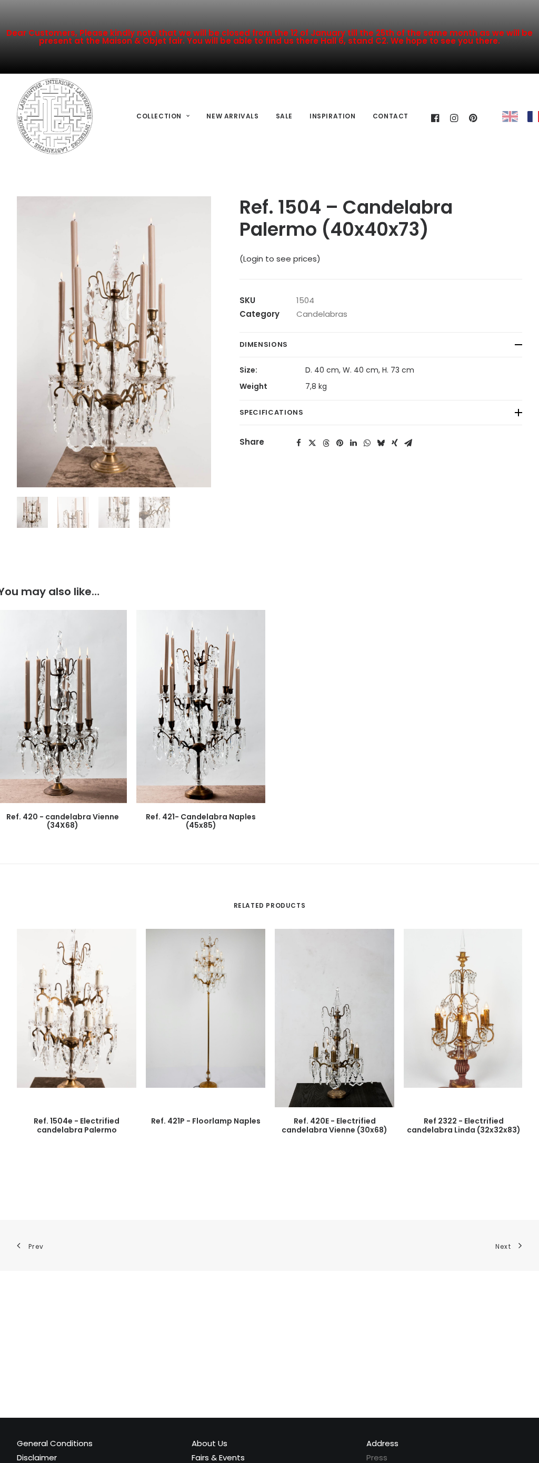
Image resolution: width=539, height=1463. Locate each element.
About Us (209, 1443)
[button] (299, 443)
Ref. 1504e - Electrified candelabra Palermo (76, 1125)
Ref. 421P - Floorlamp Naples (206, 1121)
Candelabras (321, 313)
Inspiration (333, 116)
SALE (284, 116)
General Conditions (55, 1443)
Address (382, 1443)
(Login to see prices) (280, 258)
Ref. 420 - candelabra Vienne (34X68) (62, 821)
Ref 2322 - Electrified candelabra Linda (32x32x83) (464, 1125)
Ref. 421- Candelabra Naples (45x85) (201, 821)
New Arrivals (232, 116)
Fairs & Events (218, 1457)
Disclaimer (37, 1457)
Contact (390, 116)
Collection (159, 116)
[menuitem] (163, 116)
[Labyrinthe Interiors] (55, 116)
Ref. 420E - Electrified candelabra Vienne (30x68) (334, 1125)
